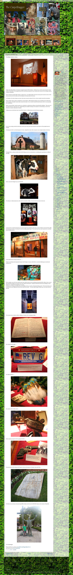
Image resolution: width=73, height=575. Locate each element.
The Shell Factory (60, 177)
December (59, 174)
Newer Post (9, 553)
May (58, 203)
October (58, 195)
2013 (57, 173)
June (58, 201)
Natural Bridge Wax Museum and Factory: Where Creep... (62, 184)
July (58, 200)
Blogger (59, 572)
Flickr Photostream (16, 548)
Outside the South (58, 111)
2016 (57, 168)
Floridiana (56, 114)
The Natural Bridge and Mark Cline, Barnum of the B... (62, 192)
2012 (57, 211)
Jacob (62, 72)
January (58, 209)
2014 (57, 171)
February (58, 207)
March (58, 206)
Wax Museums (57, 115)
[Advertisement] (26, 50)
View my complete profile (59, 101)
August (58, 198)
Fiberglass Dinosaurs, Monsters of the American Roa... (62, 188)
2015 (57, 170)
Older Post (49, 553)
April (58, 204)
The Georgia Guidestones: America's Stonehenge (61, 179)
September (59, 197)
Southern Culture (58, 105)
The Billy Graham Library (61, 190)
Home (29, 553)
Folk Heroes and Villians (59, 106)
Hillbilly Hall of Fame (58, 113)
